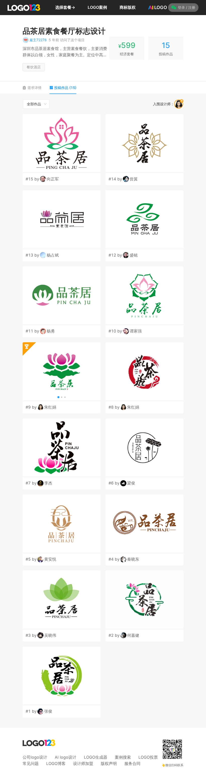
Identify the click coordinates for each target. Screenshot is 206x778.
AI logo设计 (65, 757)
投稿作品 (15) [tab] (65, 87)
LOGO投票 (148, 757)
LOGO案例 (97, 7)
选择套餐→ (65, 7)
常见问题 (31, 763)
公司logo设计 (35, 757)
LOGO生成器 (95, 757)
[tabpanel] (103, 408)
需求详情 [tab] (34, 87)
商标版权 (128, 7)
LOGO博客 (56, 763)
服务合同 (132, 763)
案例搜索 (123, 757)
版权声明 (109, 763)
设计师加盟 (83, 763)
